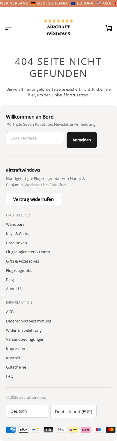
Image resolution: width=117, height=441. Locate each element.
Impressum (16, 348)
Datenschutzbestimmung (28, 321)
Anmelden (82, 140)
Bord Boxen (16, 242)
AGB (10, 311)
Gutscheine (16, 367)
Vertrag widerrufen (33, 199)
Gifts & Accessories (22, 261)
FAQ (10, 376)
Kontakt (13, 357)
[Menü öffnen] (14, 28)
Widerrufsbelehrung (24, 330)
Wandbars (15, 224)
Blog (10, 279)
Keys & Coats (17, 233)
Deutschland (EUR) (73, 411)
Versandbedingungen (25, 339)
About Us (14, 288)
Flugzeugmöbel (19, 270)
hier (31, 95)
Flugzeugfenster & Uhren (28, 251)
